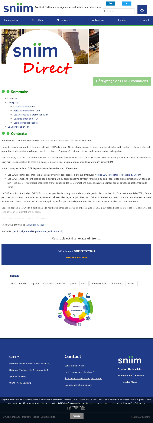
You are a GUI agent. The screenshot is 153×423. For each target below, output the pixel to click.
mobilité (30, 231)
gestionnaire (53, 231)
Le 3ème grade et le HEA (25, 119)
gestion (16, 231)
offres (84, 284)
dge (23, 231)
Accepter (77, 416)
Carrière (122, 20)
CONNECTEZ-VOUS (84, 251)
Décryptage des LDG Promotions (122, 81)
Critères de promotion (24, 107)
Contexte (12, 99)
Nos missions (64, 20)
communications (99, 284)
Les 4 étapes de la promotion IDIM (30, 115)
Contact (144, 20)
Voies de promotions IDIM (26, 111)
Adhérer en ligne (76, 258)
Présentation (11, 20)
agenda (35, 284)
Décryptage (13, 103)
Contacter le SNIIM (74, 366)
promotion (40, 231)
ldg (61, 231)
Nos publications (95, 20)
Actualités (37, 20)
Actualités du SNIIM (36, 225)
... (139, 284)
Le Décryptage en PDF (18, 127)
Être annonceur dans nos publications (83, 379)
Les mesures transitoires (25, 123)
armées (130, 284)
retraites (61, 284)
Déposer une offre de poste (78, 385)
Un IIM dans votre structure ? (79, 372)
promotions (117, 284)
